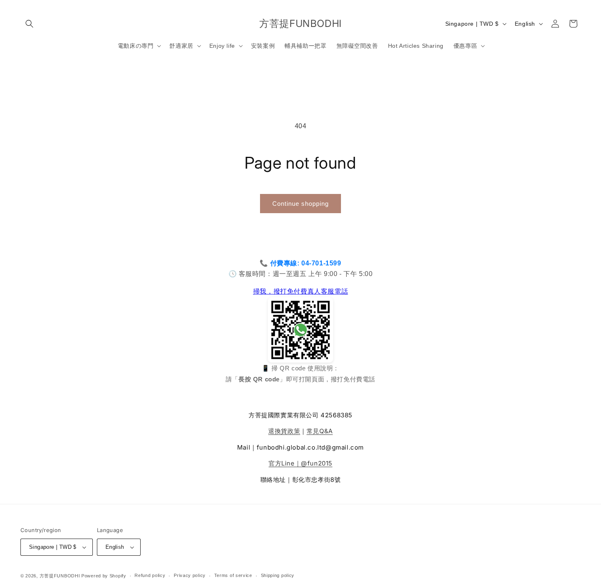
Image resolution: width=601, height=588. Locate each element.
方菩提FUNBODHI (60, 575)
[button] (29, 24)
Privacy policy (190, 575)
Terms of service (233, 575)
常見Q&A (320, 431)
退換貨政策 (284, 431)
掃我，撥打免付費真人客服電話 (300, 291)
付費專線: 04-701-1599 (305, 263)
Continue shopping (300, 203)
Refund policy (150, 575)
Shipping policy (278, 575)
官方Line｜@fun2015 (300, 463)
